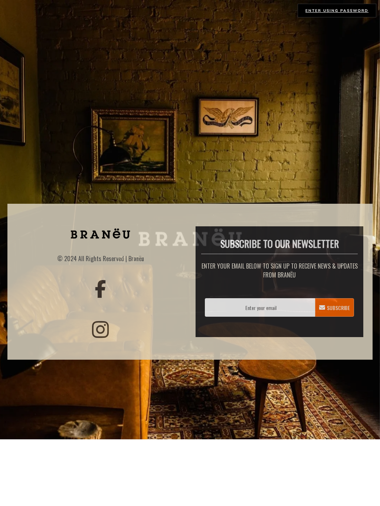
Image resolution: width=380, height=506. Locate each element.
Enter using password (336, 10)
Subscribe (338, 308)
